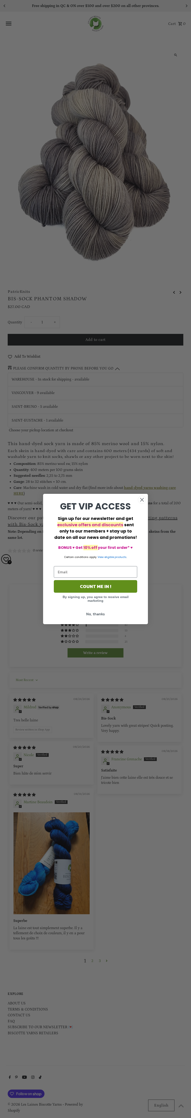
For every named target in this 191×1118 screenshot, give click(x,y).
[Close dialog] (142, 500)
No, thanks (95, 614)
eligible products (115, 557)
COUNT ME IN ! (95, 586)
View (101, 557)
